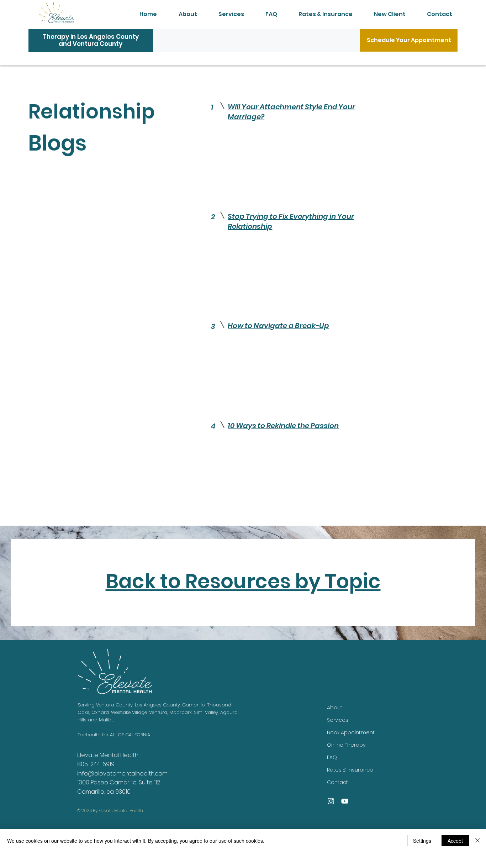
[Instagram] (331, 801)
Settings (422, 840)
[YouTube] (344, 801)
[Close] (477, 840)
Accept (455, 840)
